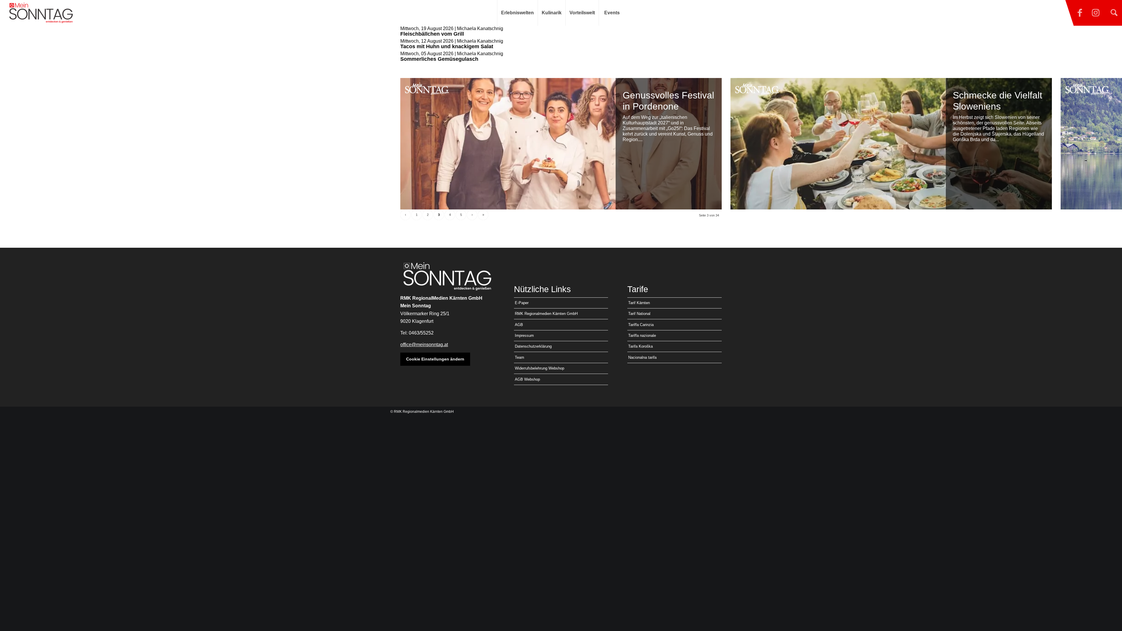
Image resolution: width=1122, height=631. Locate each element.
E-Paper (522, 303)
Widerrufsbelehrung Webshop (539, 368)
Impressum (524, 335)
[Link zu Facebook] (1079, 13)
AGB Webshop (527, 379)
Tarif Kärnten (639, 303)
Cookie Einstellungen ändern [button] (435, 359)
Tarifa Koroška (640, 346)
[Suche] (1114, 12)
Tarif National (639, 313)
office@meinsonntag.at (424, 344)
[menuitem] (517, 13)
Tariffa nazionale (642, 335)
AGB (519, 325)
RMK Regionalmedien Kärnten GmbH (546, 313)
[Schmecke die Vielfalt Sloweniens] (891, 143)
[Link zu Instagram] (1095, 13)
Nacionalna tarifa (642, 357)
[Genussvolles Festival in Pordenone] (561, 143)
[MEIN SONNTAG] (41, 13)
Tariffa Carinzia (641, 325)
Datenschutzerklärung (533, 346)
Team (519, 357)
